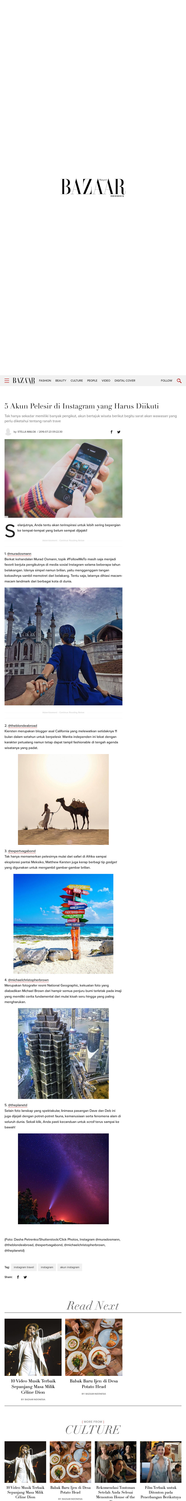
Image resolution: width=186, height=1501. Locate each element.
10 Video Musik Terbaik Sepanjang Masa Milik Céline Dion (33, 1387)
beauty (60, 380)
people (92, 380)
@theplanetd (17, 1105)
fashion (45, 380)
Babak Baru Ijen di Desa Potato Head (94, 1384)
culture (77, 380)
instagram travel (24, 1267)
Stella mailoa (27, 431)
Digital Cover (125, 380)
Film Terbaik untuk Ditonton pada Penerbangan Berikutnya (161, 1492)
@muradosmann (19, 554)
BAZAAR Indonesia (35, 1399)
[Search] (179, 381)
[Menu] (7, 380)
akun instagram (69, 1267)
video (106, 380)
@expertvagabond (22, 851)
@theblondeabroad (22, 726)
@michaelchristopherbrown (28, 980)
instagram (47, 1267)
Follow (166, 380)
